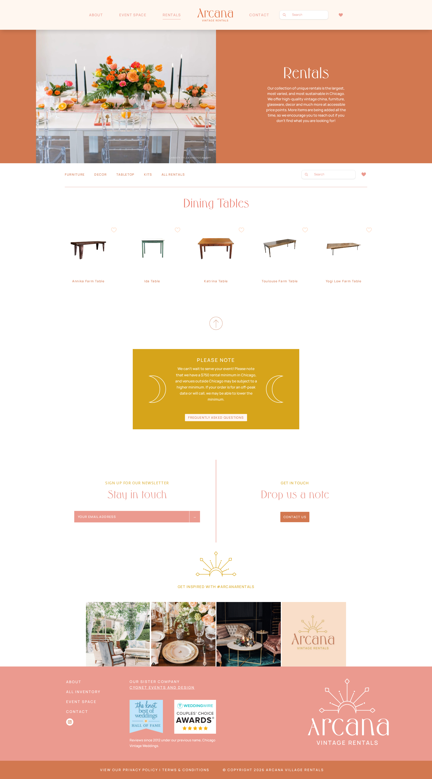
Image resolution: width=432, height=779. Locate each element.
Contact (259, 14)
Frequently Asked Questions (216, 417)
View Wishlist (363, 174)
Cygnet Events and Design (162, 687)
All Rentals (173, 175)
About (96, 14)
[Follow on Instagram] (69, 722)
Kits (148, 175)
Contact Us (295, 517)
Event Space (132, 14)
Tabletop (125, 175)
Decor (100, 175)
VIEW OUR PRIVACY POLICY (129, 770)
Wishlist (341, 15)
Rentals (172, 14)
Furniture (75, 175)
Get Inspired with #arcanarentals (216, 586)
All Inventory (83, 691)
